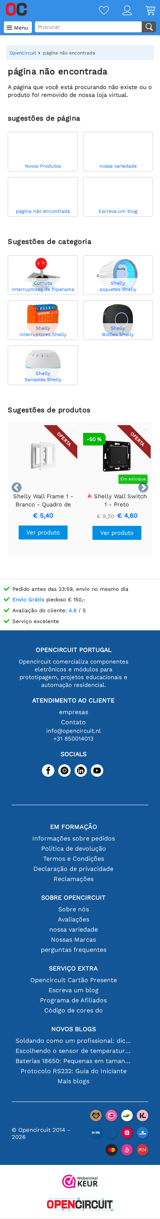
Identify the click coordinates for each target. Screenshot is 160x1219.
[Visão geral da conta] (120, 11)
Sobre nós (73, 909)
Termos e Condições (73, 858)
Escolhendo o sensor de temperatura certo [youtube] (74, 1050)
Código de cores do (73, 1010)
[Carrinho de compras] (143, 11)
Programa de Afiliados (73, 1000)
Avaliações (73, 919)
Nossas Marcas (73, 939)
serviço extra (73, 968)
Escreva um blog (74, 990)
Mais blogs (73, 1081)
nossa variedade (73, 929)
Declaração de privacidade (73, 868)
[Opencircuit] (80, 1205)
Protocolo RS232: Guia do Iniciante (74, 1071)
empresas (73, 712)
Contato (73, 722)
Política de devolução (73, 848)
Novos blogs (73, 1029)
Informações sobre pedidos (73, 838)
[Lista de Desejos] (97, 11)
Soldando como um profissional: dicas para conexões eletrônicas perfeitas (74, 1040)
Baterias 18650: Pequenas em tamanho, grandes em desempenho (74, 1061)
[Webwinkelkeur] (80, 1182)
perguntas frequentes (73, 949)
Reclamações (74, 879)
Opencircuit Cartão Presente (73, 980)
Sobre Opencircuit (73, 897)
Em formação (73, 826)
